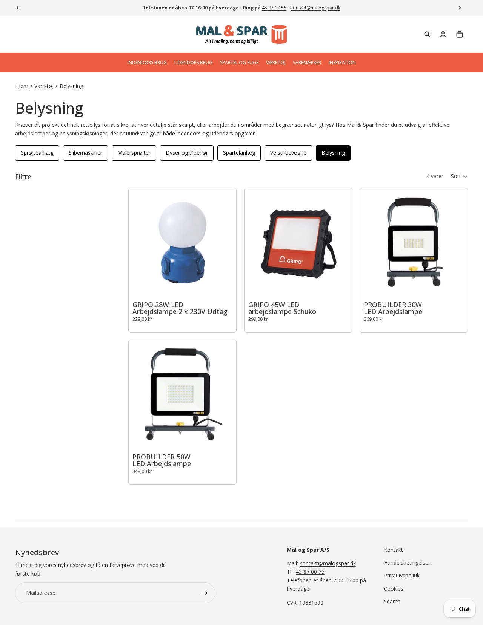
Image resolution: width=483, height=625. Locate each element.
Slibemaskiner (85, 152)
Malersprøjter (134, 152)
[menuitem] (147, 62)
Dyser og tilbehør (187, 152)
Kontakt (393, 549)
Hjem (21, 85)
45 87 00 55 (274, 8)
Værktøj (44, 85)
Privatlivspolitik (402, 575)
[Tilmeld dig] (204, 593)
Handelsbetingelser (407, 562)
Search (392, 601)
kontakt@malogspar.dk (315, 8)
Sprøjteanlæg (37, 152)
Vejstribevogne (288, 152)
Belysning (71, 85)
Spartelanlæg (239, 152)
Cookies (393, 588)
